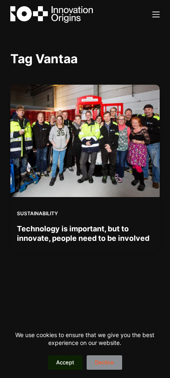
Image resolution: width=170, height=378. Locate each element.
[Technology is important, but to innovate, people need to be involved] (85, 141)
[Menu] (156, 14)
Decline (104, 362)
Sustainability (37, 213)
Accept (65, 362)
